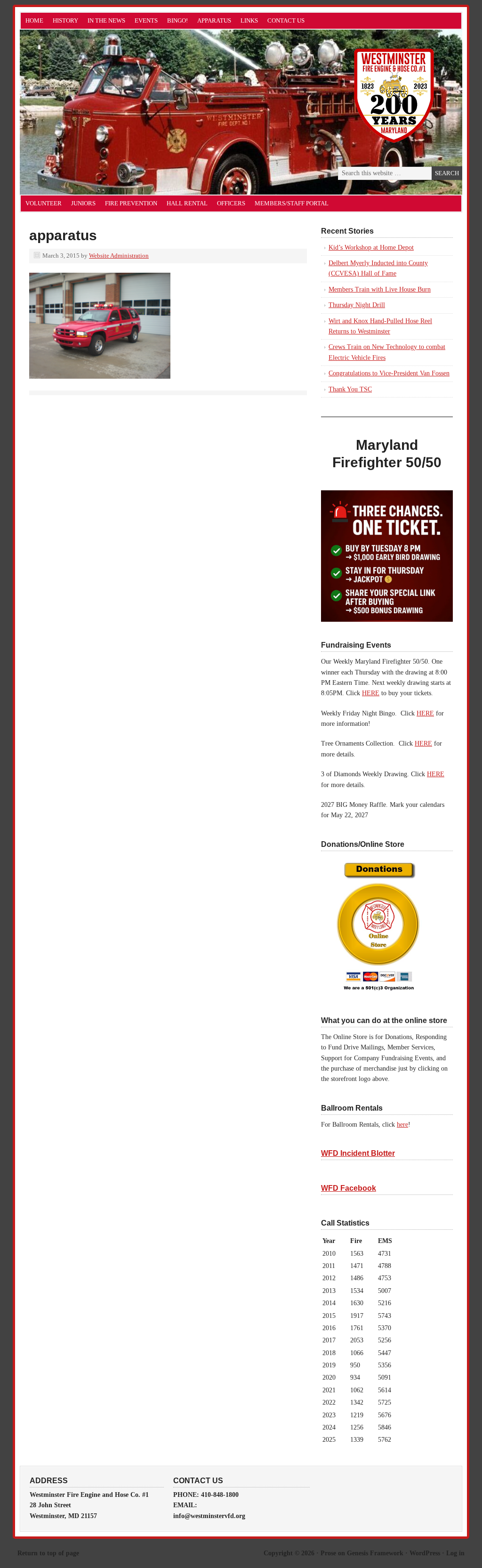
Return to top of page (48, 1553)
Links (249, 20)
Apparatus (214, 20)
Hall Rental (187, 203)
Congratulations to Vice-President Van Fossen (389, 373)
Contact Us (286, 20)
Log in (455, 1553)
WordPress (425, 1553)
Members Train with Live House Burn (380, 289)
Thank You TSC (350, 389)
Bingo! (177, 20)
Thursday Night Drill (357, 305)
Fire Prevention (131, 203)
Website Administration (119, 255)
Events (146, 20)
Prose (328, 1553)
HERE (370, 693)
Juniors (83, 203)
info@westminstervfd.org (209, 1515)
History (65, 20)
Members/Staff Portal (292, 203)
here (402, 1124)
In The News (106, 20)
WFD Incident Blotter (358, 1153)
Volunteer (43, 203)
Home (34, 20)
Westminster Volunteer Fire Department (126, 112)
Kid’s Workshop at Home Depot (371, 247)
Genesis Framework (375, 1553)
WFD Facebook (348, 1188)
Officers (231, 203)
